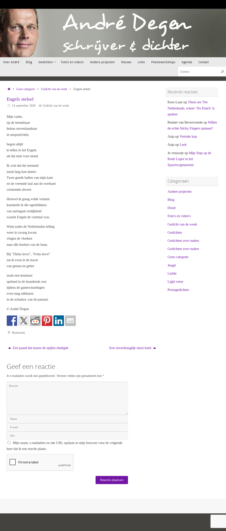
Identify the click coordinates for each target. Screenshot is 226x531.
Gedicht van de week (54, 89)
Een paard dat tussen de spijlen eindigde (40, 348)
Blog (171, 200)
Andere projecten (180, 191)
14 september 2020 (24, 105)
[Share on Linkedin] (58, 320)
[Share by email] (70, 320)
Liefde (172, 273)
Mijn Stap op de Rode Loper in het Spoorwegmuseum (189, 159)
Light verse (175, 281)
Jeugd (172, 265)
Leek (183, 144)
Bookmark (18, 332)
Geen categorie (25, 89)
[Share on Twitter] (23, 320)
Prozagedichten (178, 290)
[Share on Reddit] (35, 320)
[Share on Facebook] (12, 320)
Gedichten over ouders (183, 240)
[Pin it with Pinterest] (47, 320)
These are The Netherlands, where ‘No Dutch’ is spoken (191, 108)
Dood (171, 208)
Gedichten (175, 232)
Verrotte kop (188, 136)
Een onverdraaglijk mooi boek (130, 348)
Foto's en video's (179, 216)
